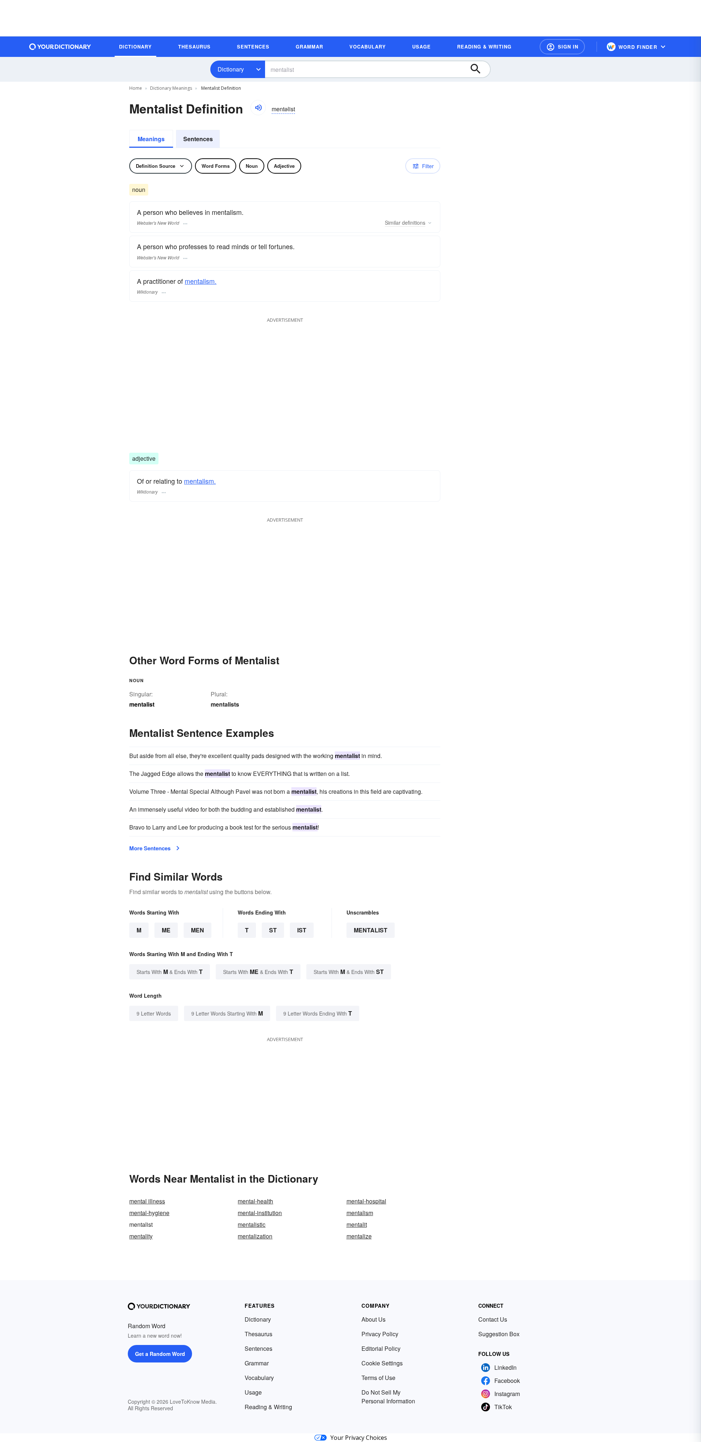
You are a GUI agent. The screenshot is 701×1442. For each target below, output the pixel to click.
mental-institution (260, 1213)
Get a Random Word (160, 1353)
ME (166, 930)
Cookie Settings (382, 1363)
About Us (373, 1319)
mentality (141, 1236)
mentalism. (201, 281)
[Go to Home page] (60, 46)
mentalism (359, 1213)
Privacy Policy (379, 1334)
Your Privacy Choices (358, 1438)
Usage (253, 1392)
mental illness (147, 1201)
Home (135, 88)
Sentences (198, 139)
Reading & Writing (268, 1407)
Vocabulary (259, 1377)
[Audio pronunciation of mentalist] (258, 107)
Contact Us (492, 1319)
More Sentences (150, 848)
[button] (562, 46)
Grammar (257, 1363)
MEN (197, 930)
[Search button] (479, 69)
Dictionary (231, 69)
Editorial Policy (381, 1348)
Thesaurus (258, 1334)
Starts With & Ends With (170, 971)
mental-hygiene (149, 1213)
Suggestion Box (499, 1334)
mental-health (255, 1201)
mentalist (370, 930)
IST (301, 930)
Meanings (151, 139)
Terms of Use (378, 1377)
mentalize (359, 1236)
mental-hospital (366, 1201)
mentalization (255, 1236)
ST (273, 930)
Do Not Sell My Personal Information (388, 1396)
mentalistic (251, 1224)
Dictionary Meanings (171, 88)
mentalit (356, 1224)
